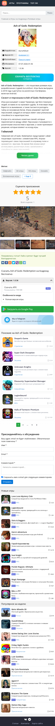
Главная (4, 19)
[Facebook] (6, 262)
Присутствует (24, 59)
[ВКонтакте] (2, 262)
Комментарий (7, 463)
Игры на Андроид (18, 19)
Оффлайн (7, 171)
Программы (22, 3)
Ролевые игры (34, 19)
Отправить (7, 482)
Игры (11, 3)
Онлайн (44, 171)
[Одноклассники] (10, 262)
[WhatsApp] (20, 262)
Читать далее (27, 155)
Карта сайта (37, 723)
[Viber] (17, 262)
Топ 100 (34, 3)
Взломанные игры (11, 176)
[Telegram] (24, 262)
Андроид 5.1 (24, 55)
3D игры (20, 171)
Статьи (15, 723)
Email (3, 454)
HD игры (32, 171)
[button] (23, 244)
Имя (3, 445)
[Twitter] (13, 262)
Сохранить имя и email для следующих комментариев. (28, 477)
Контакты (25, 723)
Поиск (49, 13)
